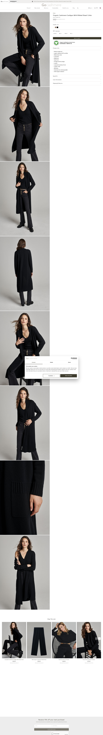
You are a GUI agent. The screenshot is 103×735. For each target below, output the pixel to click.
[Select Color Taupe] (55, 27)
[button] (90, 8)
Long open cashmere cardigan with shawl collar (14, 659)
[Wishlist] (95, 8)
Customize (50, 375)
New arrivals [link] (37, 8)
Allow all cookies (68, 375)
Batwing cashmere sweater (64, 659)
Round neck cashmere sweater (89, 659)
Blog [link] (74, 8)
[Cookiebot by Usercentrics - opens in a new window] (72, 358)
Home (54, 13)
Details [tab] (51, 362)
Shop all (28, 8)
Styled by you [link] (65, 8)
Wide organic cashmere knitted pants (39, 659)
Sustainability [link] (55, 8)
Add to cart (77, 38)
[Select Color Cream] (54, 27)
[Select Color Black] (57, 27)
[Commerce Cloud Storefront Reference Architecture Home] (51, 5)
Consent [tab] (33, 362)
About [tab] (69, 362)
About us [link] (46, 8)
